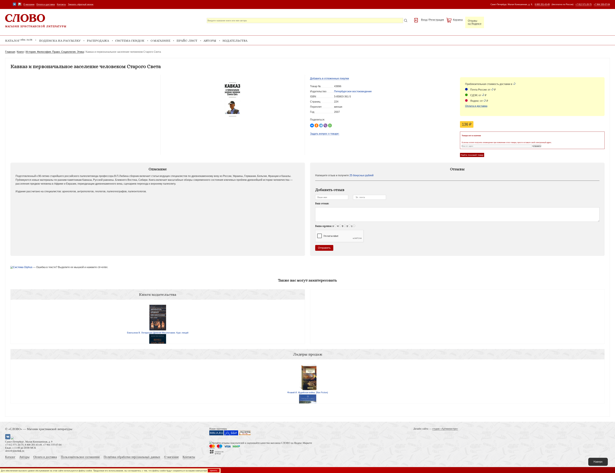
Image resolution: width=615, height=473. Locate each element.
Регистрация (436, 19)
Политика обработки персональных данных (132, 457)
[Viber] (325, 125)
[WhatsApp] (330, 125)
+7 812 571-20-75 (583, 4)
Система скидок (129, 40)
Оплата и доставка (45, 4)
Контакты (61, 4)
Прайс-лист (186, 40)
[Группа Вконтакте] (14, 4)
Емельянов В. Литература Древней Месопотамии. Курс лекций (157, 333)
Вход (424, 19)
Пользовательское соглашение (80, 457)
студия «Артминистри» (445, 428)
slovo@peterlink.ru (14, 450)
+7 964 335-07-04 (602, 4)
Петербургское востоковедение (353, 91)
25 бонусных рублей (361, 175)
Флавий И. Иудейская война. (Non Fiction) (307, 392)
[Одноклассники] (316, 125)
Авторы (209, 40)
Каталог (10, 457)
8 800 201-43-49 (542, 4)
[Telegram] (321, 125)
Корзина (458, 19)
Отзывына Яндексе (474, 22)
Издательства (234, 40)
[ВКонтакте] (312, 125)
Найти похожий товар (472, 155)
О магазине (28, 4)
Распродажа (98, 40)
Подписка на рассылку (60, 40)
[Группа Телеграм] (19, 4)
